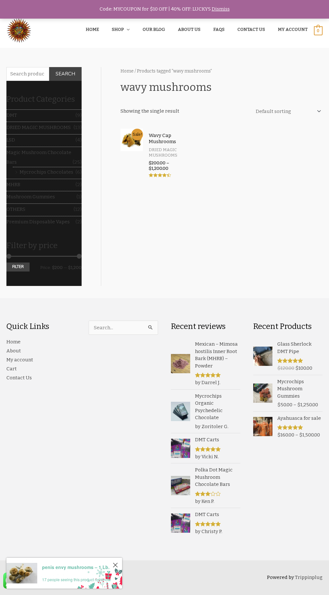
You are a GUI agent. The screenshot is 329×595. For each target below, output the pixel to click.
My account (19, 360)
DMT (11, 115)
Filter (18, 266)
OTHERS (15, 209)
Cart (11, 369)
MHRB (13, 184)
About (13, 351)
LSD (10, 140)
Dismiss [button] (221, 9)
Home (127, 71)
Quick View (132, 174)
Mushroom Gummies (30, 197)
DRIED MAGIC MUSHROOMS (38, 127)
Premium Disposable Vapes (38, 222)
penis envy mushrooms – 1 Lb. (76, 567)
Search (65, 74)
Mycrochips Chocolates (46, 172)
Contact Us (19, 378)
